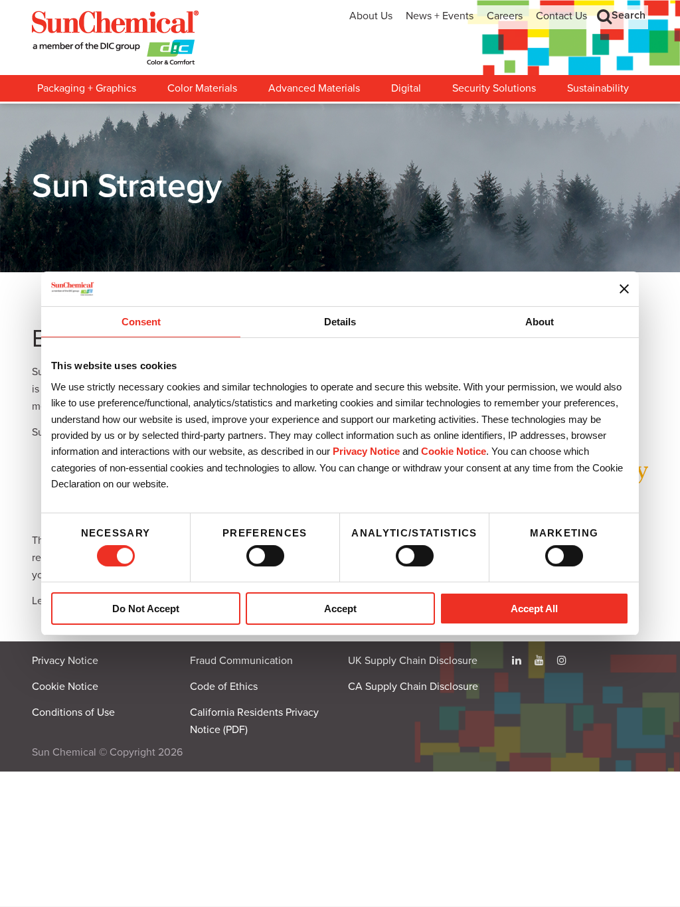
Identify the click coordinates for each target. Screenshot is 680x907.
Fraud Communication (241, 660)
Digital (406, 88)
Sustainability (598, 88)
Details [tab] (340, 322)
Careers (505, 16)
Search (628, 15)
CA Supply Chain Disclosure (413, 686)
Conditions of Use (73, 712)
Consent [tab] (141, 322)
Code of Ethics (224, 686)
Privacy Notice (366, 451)
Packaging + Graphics (86, 88)
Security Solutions (494, 88)
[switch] (265, 555)
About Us (370, 16)
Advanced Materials (314, 88)
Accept (340, 608)
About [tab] (539, 322)
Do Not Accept (145, 608)
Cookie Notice (65, 686)
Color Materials (202, 88)
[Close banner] (624, 288)
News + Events (439, 16)
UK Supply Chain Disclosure (412, 660)
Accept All (534, 608)
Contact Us (561, 16)
